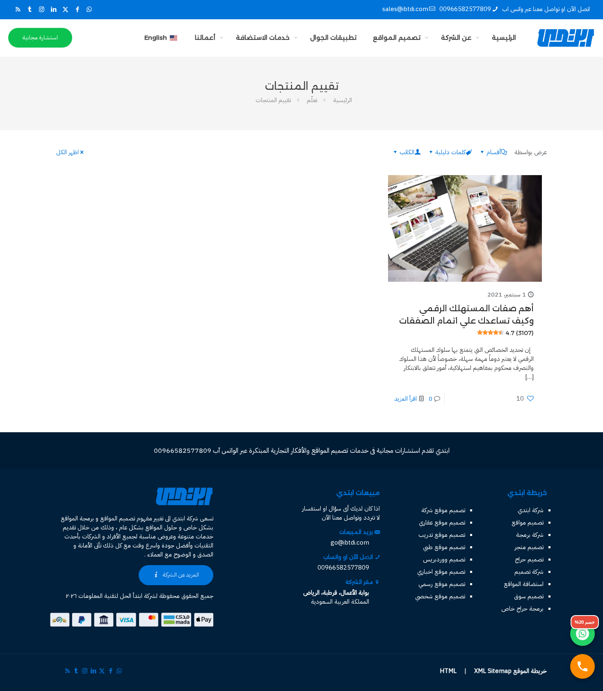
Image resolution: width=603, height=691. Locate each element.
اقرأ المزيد (405, 398)
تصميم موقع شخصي (440, 596)
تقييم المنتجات (273, 100)
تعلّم (312, 100)
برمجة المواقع (77, 518)
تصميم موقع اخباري (441, 571)
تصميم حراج (529, 559)
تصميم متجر (529, 547)
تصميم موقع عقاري (442, 522)
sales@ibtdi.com (405, 9)
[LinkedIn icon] (53, 9)
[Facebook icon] (77, 9)
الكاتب (407, 152)
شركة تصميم (529, 571)
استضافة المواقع (524, 583)
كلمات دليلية (450, 152)
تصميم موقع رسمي (441, 583)
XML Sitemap (493, 670)
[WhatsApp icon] (89, 9)
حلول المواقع (161, 527)
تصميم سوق (529, 596)
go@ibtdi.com (350, 542)
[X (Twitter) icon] (65, 9)
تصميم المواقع (117, 518)
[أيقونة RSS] (18, 9)
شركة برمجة (530, 534)
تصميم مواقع (528, 522)
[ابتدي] (566, 37)
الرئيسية (342, 100)
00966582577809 (465, 9)
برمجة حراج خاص (522, 608)
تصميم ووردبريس (444, 559)
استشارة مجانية (40, 37)
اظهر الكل (67, 152)
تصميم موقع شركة (443, 510)
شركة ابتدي (531, 510)
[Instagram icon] (42, 9)
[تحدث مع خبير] (582, 666)
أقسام (494, 152)
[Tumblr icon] (30, 9)
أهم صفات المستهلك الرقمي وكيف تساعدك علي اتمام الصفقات (466, 320)
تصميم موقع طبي (444, 547)
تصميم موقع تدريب (441, 534)
